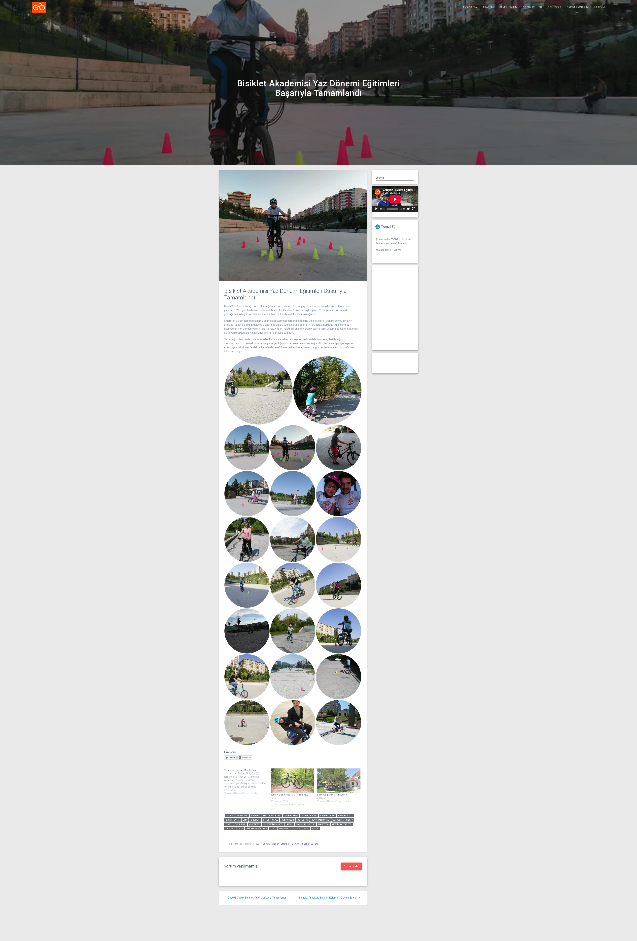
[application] (395, 199)
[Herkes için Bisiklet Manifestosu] (247, 781)
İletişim (599, 7)
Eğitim (295, 844)
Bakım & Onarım (577, 7)
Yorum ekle (351, 866)
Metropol (230, 828)
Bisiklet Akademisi (272, 815)
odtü (273, 828)
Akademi (488, 7)
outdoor (296, 828)
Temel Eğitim (508, 7)
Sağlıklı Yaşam (310, 844)
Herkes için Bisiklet (272, 824)
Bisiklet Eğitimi (309, 815)
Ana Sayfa (470, 7)
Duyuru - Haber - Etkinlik (276, 844)
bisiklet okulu (345, 815)
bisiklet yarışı (232, 820)
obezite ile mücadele (257, 828)
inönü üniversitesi (305, 824)
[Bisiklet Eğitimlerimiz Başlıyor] (338, 780)
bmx (245, 820)
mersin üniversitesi (342, 824)
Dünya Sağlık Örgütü (343, 820)
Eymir (228, 824)
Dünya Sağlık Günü (320, 820)
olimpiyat (283, 828)
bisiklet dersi (291, 815)
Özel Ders (554, 7)
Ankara (229, 815)
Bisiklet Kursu (327, 815)
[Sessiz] (408, 209)
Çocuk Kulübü (532, 7)
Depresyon (303, 820)
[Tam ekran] (414, 209)
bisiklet (255, 815)
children (255, 820)
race (306, 828)
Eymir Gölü (240, 824)
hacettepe (254, 824)
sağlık (315, 828)
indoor (289, 824)
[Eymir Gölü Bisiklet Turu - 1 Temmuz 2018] (292, 780)
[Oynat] (376, 209)
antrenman (242, 815)
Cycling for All (270, 820)
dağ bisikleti (288, 820)
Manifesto (323, 824)
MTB (241, 828)
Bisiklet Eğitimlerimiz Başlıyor (332, 794)
